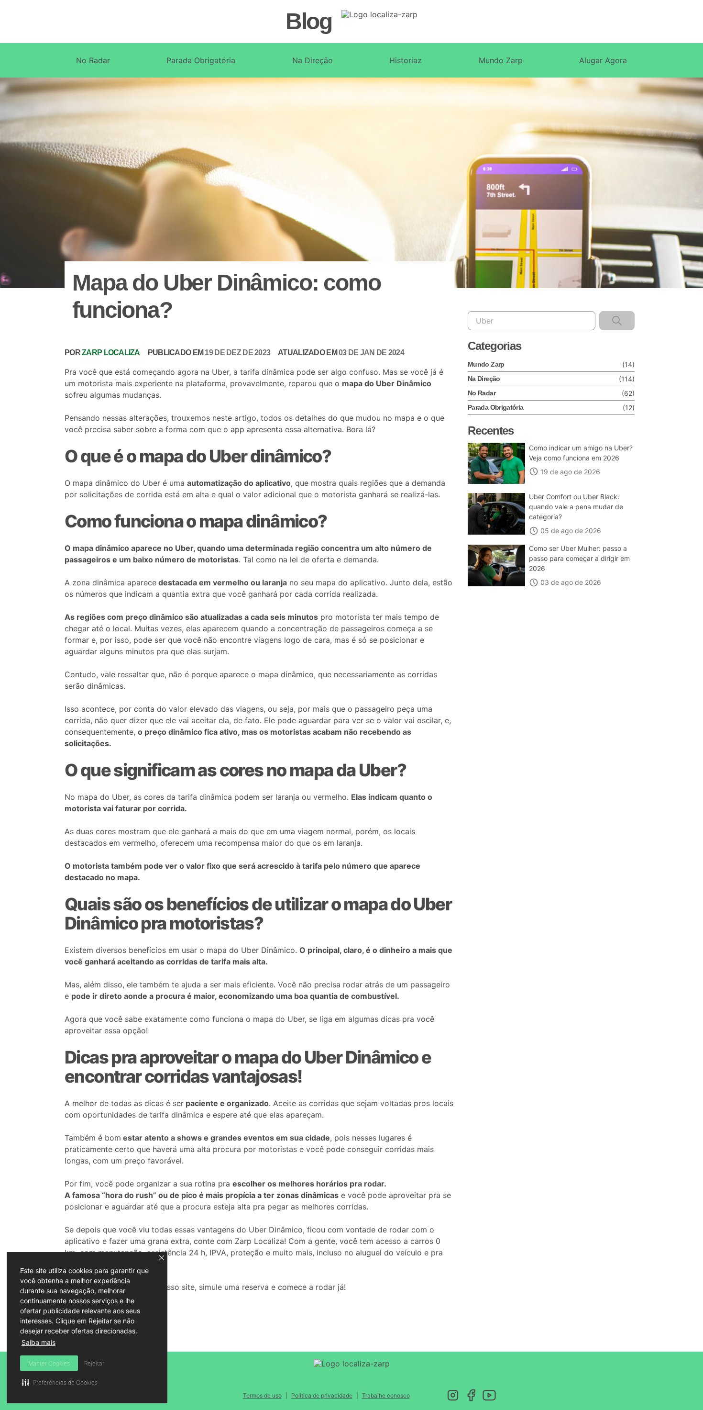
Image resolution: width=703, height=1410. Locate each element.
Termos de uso (262, 1395)
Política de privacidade (321, 1395)
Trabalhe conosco (386, 1395)
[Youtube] (489, 1395)
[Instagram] (453, 1395)
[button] (161, 1258)
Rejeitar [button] (94, 1363)
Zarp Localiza (259, 1241)
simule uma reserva (234, 1287)
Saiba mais (38, 1342)
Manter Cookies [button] (49, 1363)
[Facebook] (471, 1395)
